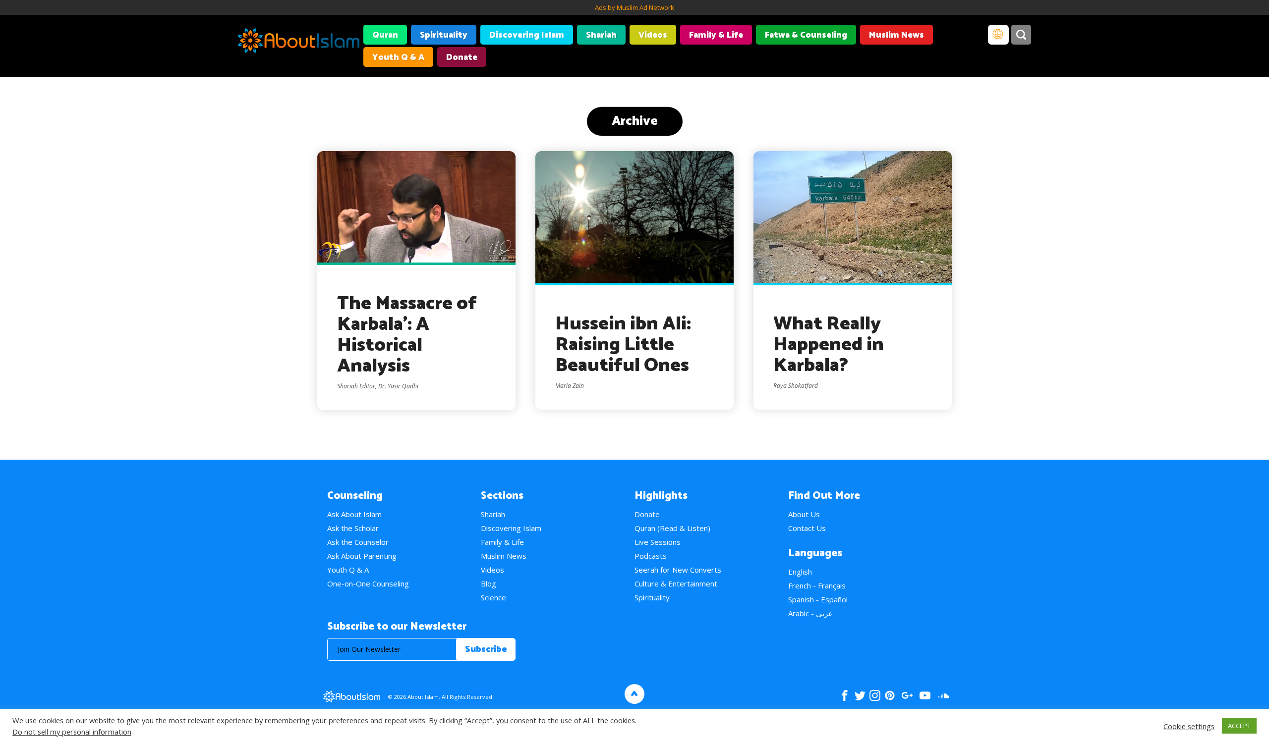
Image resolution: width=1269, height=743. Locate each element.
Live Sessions (657, 542)
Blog (488, 583)
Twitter (859, 695)
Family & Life (716, 35)
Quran (385, 35)
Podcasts (650, 556)
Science (493, 597)
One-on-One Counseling (368, 583)
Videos (652, 35)
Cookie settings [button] (1188, 726)
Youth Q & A (398, 57)
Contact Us (807, 528)
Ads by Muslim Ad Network (634, 7)
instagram (874, 695)
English (800, 572)
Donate (461, 57)
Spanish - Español (818, 599)
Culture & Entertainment (675, 583)
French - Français (817, 585)
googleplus (907, 695)
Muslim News (896, 35)
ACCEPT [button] (1239, 725)
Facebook (844, 695)
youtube (925, 695)
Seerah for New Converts (677, 570)
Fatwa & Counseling (806, 35)
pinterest (889, 695)
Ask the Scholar (353, 528)
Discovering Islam (526, 35)
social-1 (943, 695)
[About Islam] (298, 42)
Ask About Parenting (362, 556)
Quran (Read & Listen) (672, 528)
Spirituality (443, 35)
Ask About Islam (354, 514)
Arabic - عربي (810, 613)
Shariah (601, 35)
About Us (804, 514)
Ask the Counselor (358, 542)
